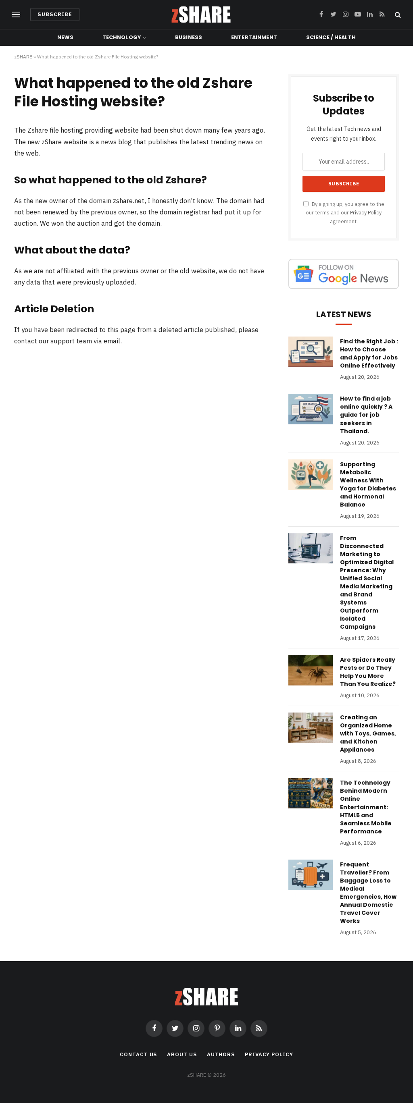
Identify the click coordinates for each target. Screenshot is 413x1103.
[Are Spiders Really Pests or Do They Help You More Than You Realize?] (310, 670)
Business (188, 37)
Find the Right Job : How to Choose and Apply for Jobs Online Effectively (369, 353)
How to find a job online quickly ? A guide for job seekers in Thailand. (366, 415)
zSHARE (23, 57)
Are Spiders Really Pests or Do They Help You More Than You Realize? (368, 672)
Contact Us (138, 1054)
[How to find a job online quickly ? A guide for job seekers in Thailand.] (310, 409)
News (65, 37)
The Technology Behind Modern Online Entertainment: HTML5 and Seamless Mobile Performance (366, 807)
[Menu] (16, 15)
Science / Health (331, 37)
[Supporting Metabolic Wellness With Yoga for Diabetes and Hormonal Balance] (310, 474)
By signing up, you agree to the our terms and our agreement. (345, 212)
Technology (121, 37)
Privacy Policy (366, 212)
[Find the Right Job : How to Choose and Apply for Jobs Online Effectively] (310, 352)
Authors (221, 1054)
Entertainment (254, 37)
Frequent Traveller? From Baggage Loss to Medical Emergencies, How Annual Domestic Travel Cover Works (368, 892)
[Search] (397, 15)
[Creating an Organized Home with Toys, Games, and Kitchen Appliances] (310, 727)
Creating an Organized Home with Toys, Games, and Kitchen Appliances (368, 733)
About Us (181, 1054)
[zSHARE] (201, 14)
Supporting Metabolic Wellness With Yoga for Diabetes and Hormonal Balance (368, 484)
